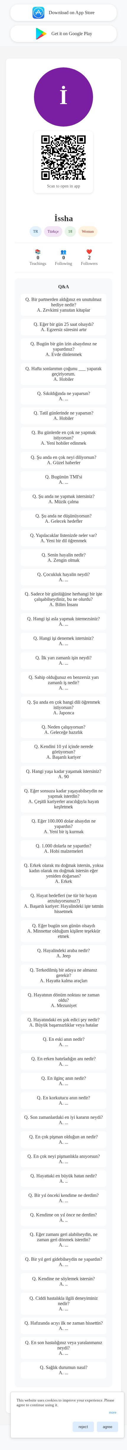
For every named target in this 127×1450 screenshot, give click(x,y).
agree (107, 1427)
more (112, 1412)
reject (83, 1427)
